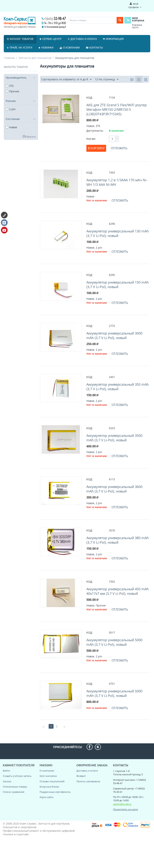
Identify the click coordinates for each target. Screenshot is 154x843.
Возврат (81, 776)
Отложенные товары (15, 786)
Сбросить (30, 136)
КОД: (89, 97)
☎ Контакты (94, 47)
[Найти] (120, 20)
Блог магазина (48, 776)
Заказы (7, 781)
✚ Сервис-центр (50, 39)
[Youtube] (4, 230)
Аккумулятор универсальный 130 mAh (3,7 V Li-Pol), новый (117, 233)
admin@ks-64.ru (122, 804)
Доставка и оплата (87, 770)
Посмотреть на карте (125, 809)
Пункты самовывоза (88, 781)
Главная (9, 58)
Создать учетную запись (17, 776)
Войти (6, 770)
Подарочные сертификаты (55, 792)
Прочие (14, 91)
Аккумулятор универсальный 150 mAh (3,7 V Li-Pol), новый (117, 284)
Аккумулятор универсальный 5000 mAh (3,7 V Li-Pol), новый (114, 642)
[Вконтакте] (4, 222)
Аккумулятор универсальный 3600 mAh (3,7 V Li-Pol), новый (114, 488)
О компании (47, 770)
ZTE (11, 86)
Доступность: (94, 130)
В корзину (96, 148)
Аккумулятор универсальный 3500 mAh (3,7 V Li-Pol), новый (114, 437)
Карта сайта (46, 797)
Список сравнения (13, 792)
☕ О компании (69, 47)
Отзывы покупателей (52, 781)
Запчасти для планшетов (35, 58)
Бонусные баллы (49, 786)
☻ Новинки (45, 47)
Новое (13, 127)
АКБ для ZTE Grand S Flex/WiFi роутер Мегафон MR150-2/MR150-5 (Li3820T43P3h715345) (116, 109)
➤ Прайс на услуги (19, 47)
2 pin (12, 109)
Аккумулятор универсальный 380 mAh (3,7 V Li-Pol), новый (117, 540)
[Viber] (4, 215)
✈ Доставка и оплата (82, 39)
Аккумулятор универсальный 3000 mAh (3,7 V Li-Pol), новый (114, 335)
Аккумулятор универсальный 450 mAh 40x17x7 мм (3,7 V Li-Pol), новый (117, 591)
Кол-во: (91, 138)
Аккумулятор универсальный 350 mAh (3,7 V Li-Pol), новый (117, 386)
